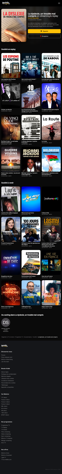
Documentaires (32, 19)
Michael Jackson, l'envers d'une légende (29, 173)
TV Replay (4, 427)
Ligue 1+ (3, 457)
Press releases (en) (6, 357)
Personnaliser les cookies (8, 383)
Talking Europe (26, 306)
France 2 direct (5, 399)
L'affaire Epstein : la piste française (29, 142)
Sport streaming (5, 436)
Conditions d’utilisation (7, 380)
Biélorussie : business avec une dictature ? (50, 173)
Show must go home (28, 213)
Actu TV (3, 442)
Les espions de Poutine (8, 79)
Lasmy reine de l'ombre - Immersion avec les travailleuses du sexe (49, 244)
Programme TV (5, 425)
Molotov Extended (6, 455)
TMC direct (4, 412)
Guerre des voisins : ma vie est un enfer (10, 173)
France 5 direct (5, 404)
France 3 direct (5, 402)
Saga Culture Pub (47, 306)
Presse (3, 355)
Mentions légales (6, 376)
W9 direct (4, 410)
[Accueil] (6, 3)
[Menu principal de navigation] (59, 3)
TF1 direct (4, 397)
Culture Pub (45, 213)
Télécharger (4, 385)
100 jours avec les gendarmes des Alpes (31, 243)
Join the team (5, 361)
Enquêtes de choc (6, 276)
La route (44, 141)
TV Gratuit (4, 429)
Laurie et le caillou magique (9, 213)
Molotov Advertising (7, 359)
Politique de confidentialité (8, 374)
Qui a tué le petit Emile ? (29, 79)
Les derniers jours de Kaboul (50, 79)
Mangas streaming (6, 440)
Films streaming (5, 432)
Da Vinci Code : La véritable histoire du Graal (9, 142)
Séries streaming (6, 434)
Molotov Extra (5, 453)
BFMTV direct (5, 415)
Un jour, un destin (6, 109)
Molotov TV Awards (6, 438)
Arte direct (4, 408)
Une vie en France (47, 276)
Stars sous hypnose (7, 306)
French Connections (7, 243)
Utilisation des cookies (7, 378)
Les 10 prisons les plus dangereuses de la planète (30, 110)
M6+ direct (4, 406)
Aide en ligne (4, 372)
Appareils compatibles (7, 387)
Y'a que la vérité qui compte (50, 109)
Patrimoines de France (28, 276)
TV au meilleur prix (6, 459)
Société (39, 19)
